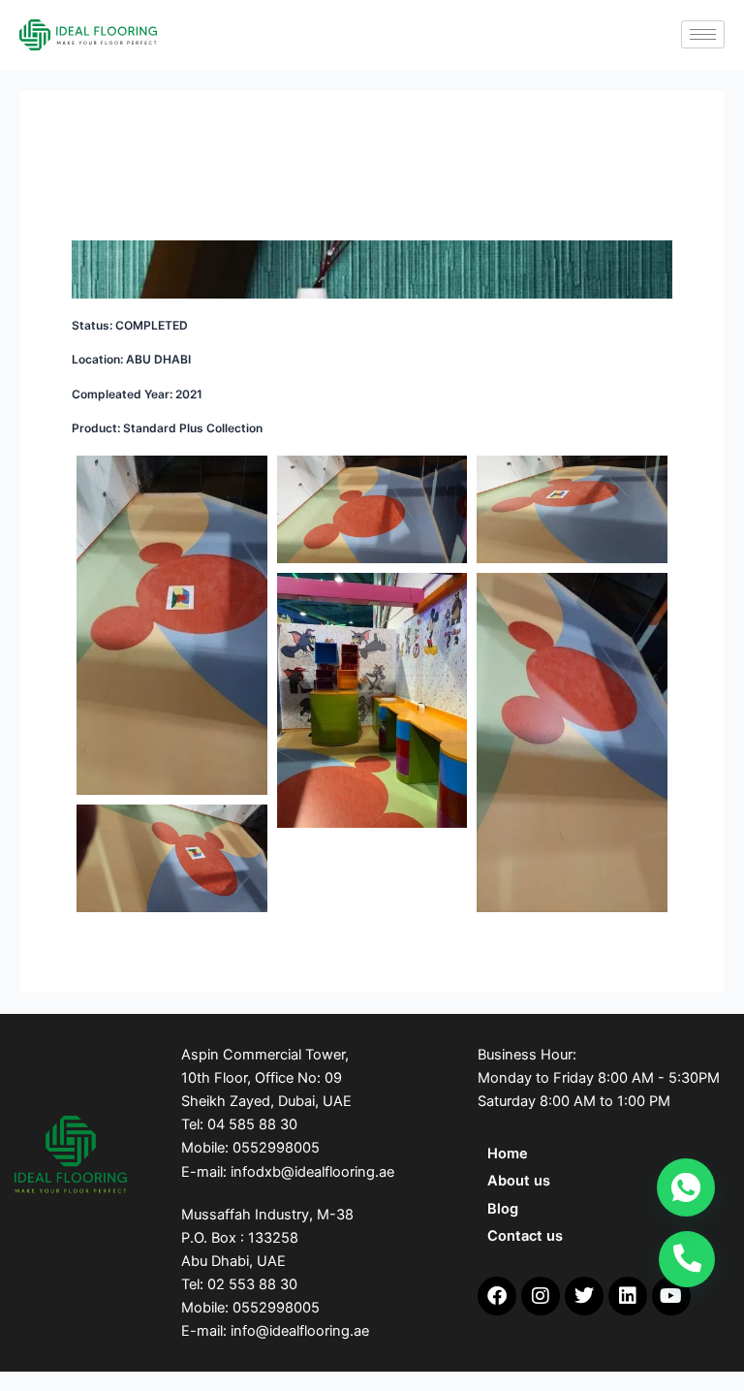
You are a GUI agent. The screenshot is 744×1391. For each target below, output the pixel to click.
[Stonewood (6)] (572, 509)
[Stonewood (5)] (372, 509)
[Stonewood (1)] (372, 700)
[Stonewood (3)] (172, 858)
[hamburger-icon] (703, 34)
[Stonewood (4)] (172, 625)
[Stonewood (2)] (572, 742)
